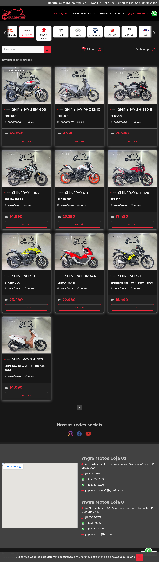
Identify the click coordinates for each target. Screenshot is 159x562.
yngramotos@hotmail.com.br (103, 534)
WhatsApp (154, 14)
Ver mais (26, 141)
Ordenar (144, 49)
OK (139, 557)
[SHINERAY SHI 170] (132, 168)
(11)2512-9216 (93, 523)
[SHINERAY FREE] (26, 168)
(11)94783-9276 (94, 484)
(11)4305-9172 (92, 517)
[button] (4, 33)
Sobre (119, 13)
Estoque (60, 13)
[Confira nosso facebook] (79, 432)
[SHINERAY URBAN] (79, 251)
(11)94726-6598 (94, 479)
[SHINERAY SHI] (79, 168)
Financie (105, 13)
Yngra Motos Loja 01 (14, 13)
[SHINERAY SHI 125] (26, 335)
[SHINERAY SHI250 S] (132, 85)
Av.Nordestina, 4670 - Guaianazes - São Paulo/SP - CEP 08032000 (117, 466)
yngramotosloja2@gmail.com (103, 490)
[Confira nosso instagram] (70, 432)
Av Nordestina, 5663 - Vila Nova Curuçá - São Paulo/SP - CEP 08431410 (117, 510)
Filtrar (88, 49)
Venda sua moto (82, 13)
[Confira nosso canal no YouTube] (88, 432)
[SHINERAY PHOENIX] (79, 85)
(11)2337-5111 (92, 473)
